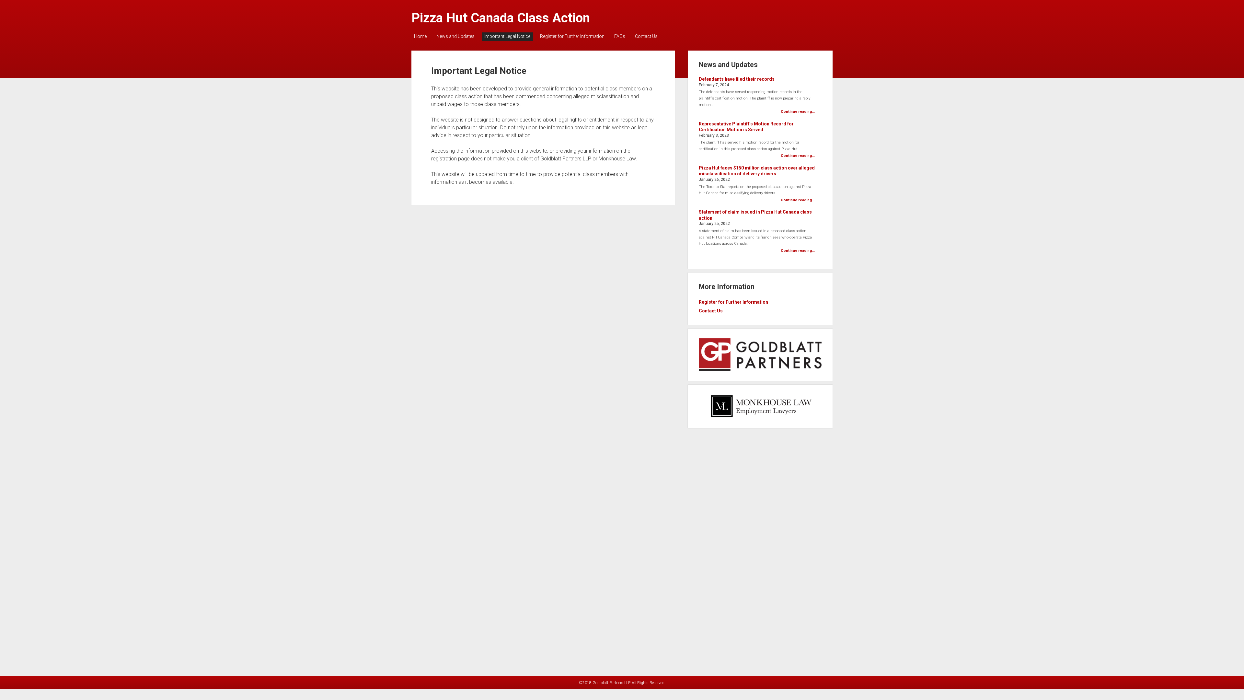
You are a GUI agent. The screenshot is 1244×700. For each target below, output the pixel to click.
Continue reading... (798, 111)
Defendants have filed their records (737, 79)
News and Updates (455, 36)
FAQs (619, 36)
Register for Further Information (572, 36)
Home (420, 36)
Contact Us (646, 36)
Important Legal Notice (507, 36)
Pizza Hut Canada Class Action (500, 18)
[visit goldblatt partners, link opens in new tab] (760, 369)
